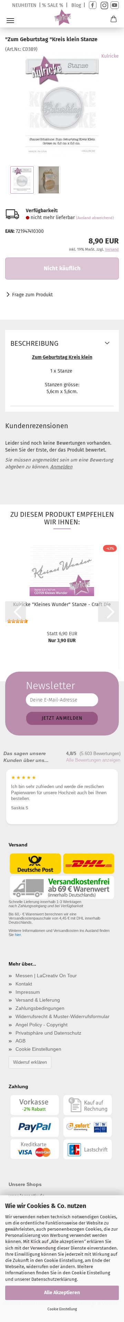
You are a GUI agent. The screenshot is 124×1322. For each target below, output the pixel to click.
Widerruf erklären (30, 1062)
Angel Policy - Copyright (42, 1024)
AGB (20, 1041)
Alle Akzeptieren (62, 1293)
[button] (15, 611)
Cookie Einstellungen (38, 1049)
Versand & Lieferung (38, 1000)
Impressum (28, 992)
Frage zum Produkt (32, 295)
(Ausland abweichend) (95, 218)
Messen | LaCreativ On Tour (46, 975)
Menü (10, 20)
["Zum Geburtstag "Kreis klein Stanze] (62, 104)
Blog (76, 5)
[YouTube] (115, 5)
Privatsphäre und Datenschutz (48, 1033)
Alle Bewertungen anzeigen (93, 760)
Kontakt (24, 984)
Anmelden (61, 467)
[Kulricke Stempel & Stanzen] (62, 17)
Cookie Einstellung (62, 1309)
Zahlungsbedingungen (40, 1008)
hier (18, 935)
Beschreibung (34, 343)
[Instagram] (103, 5)
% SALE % (52, 5)
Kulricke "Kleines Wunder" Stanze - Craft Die (62, 604)
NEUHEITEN (24, 5)
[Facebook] (92, 5)
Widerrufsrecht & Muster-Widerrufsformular (63, 1016)
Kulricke (110, 56)
